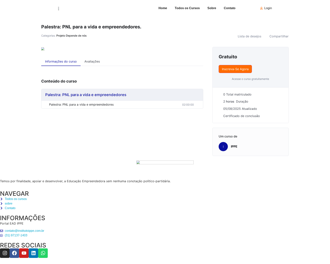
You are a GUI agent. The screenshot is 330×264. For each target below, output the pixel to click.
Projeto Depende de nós (71, 35)
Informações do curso (61, 61)
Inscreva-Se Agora (235, 69)
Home (163, 8)
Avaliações (92, 61)
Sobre (211, 8)
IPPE (234, 146)
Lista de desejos (249, 36)
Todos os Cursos (187, 8)
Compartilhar (279, 36)
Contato (229, 8)
